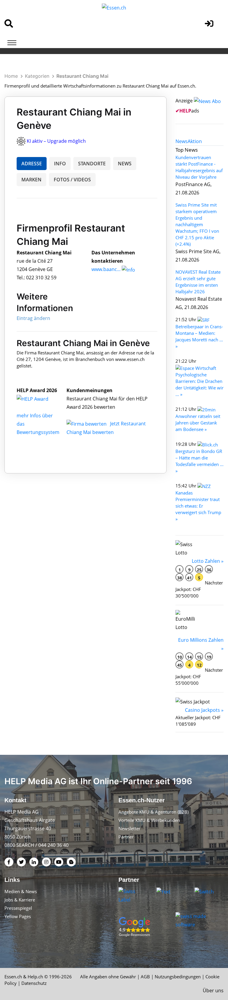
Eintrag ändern (33, 318)
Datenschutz (34, 983)
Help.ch (35, 977)
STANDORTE (92, 163)
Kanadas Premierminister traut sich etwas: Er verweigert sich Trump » (198, 506)
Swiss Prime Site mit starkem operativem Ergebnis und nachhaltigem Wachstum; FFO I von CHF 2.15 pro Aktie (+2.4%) (197, 224)
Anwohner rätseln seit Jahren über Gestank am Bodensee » (197, 422)
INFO (60, 163)
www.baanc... (106, 269)
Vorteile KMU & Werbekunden (149, 820)
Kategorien (37, 76)
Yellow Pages (17, 916)
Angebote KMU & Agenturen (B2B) (153, 812)
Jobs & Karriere (19, 900)
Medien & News (20, 891)
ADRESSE (31, 163)
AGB (145, 977)
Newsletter (129, 828)
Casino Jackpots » (204, 710)
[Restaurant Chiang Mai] (39, 398)
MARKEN (31, 179)
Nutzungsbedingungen (178, 977)
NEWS (125, 163)
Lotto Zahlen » (208, 561)
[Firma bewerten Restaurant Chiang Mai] (87, 423)
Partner (126, 837)
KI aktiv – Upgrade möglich (56, 141)
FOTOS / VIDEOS (72, 179)
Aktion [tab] (195, 141)
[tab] (181, 141)
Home (11, 76)
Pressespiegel (18, 908)
